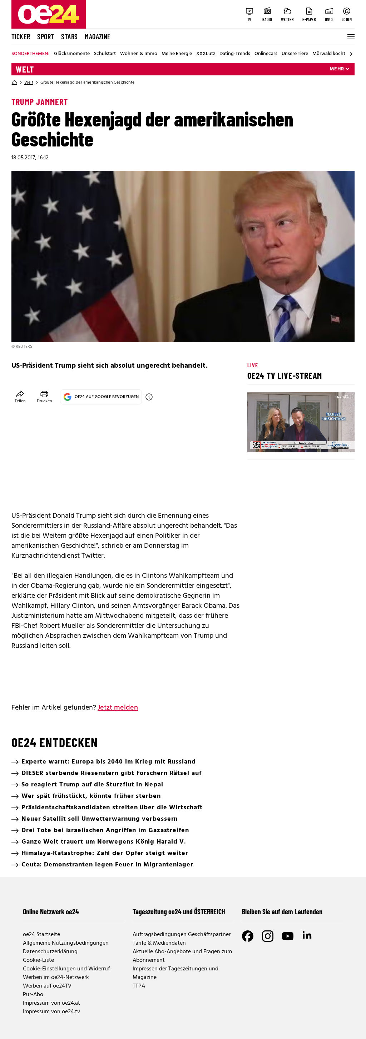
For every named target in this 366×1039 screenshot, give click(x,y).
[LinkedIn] (307, 936)
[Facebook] (247, 936)
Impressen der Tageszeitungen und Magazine (175, 973)
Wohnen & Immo (138, 54)
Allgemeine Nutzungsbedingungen (66, 943)
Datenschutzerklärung (50, 951)
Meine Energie (177, 54)
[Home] (14, 82)
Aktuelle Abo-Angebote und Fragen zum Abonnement (182, 956)
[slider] (282, 441)
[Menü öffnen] (350, 36)
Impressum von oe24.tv (51, 1011)
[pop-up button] (331, 441)
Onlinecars (265, 54)
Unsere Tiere (295, 54)
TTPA (139, 986)
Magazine (97, 36)
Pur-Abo (33, 994)
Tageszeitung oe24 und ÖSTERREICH (179, 911)
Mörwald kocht (328, 54)
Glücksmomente (72, 54)
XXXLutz (205, 54)
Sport (45, 36)
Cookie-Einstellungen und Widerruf (66, 969)
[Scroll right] (351, 54)
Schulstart (105, 54)
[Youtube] (287, 936)
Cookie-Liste (38, 960)
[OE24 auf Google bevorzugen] (149, 397)
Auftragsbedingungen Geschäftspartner (182, 934)
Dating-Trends (234, 54)
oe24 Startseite (41, 934)
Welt (25, 69)
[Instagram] (267, 936)
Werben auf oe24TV (47, 986)
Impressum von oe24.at (51, 1003)
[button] (258, 441)
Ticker (20, 36)
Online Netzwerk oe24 (51, 911)
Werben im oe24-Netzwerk (56, 977)
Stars (69, 36)
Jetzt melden (118, 708)
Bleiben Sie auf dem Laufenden (282, 911)
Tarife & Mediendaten (159, 943)
